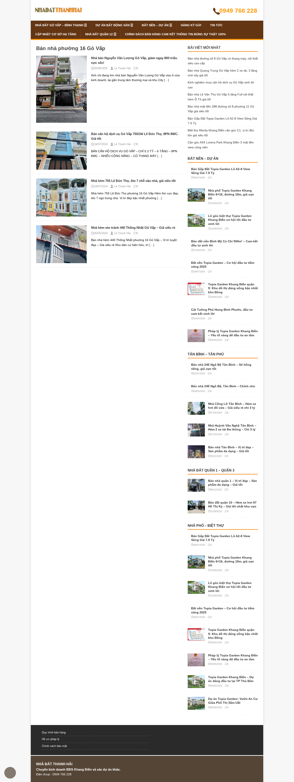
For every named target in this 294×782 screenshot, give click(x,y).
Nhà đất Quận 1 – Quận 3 (211, 470)
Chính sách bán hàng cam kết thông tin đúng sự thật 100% (175, 34)
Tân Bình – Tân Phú (206, 354)
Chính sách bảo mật (54, 746)
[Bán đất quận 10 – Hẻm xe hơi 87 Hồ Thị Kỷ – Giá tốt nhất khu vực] (196, 511)
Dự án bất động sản (113, 25)
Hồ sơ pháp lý (50, 739)
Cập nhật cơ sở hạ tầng (55, 34)
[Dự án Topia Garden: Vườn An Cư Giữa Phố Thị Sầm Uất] (196, 707)
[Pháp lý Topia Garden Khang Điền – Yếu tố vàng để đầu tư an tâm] (196, 339)
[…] (166, 80)
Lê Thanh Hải (122, 68)
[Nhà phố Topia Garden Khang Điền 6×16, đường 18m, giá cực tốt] (196, 199)
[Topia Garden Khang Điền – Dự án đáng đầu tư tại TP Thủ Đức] (196, 685)
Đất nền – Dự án (155, 25)
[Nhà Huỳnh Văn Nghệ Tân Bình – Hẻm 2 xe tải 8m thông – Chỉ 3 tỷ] (196, 434)
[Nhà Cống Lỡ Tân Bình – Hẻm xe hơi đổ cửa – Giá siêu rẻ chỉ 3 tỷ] (196, 412)
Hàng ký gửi (191, 25)
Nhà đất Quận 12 (99, 34)
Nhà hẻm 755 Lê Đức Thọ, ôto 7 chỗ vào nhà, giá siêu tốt (133, 181)
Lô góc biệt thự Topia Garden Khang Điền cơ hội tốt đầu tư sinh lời (230, 219)
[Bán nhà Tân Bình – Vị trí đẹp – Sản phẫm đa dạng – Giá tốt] (196, 456)
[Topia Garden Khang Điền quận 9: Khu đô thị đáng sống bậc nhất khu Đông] (196, 293)
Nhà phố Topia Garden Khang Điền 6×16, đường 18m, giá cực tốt (231, 194)
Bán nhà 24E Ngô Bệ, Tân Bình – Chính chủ (223, 386)
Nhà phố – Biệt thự (206, 525)
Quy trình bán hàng (54, 732)
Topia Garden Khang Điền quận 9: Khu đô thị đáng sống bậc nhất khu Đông (233, 288)
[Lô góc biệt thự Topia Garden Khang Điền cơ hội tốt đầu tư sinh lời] (196, 224)
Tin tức (216, 25)
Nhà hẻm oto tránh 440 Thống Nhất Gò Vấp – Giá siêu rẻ (133, 227)
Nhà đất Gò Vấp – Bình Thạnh (59, 25)
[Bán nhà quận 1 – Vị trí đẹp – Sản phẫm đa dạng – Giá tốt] (196, 489)
